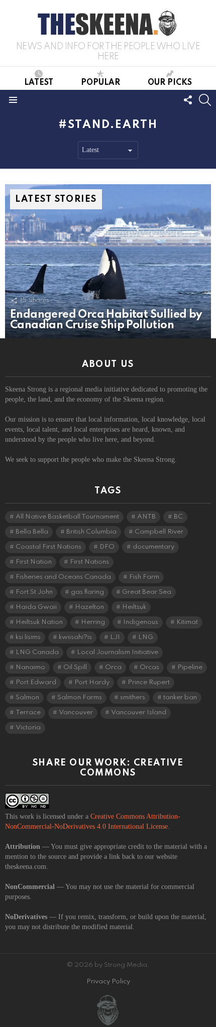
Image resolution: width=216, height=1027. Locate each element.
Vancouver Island (138, 712)
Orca (113, 667)
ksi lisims (28, 637)
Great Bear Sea (146, 592)
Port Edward (36, 682)
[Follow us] (188, 100)
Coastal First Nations (48, 547)
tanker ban (180, 697)
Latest (38, 83)
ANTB (146, 517)
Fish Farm (144, 577)
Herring (93, 622)
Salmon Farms (79, 697)
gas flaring (87, 592)
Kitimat (187, 622)
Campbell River (159, 532)
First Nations (89, 562)
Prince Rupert (149, 682)
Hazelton (89, 607)
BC (178, 517)
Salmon (27, 697)
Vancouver (76, 712)
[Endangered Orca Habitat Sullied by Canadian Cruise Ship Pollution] (108, 261)
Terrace (28, 712)
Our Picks (170, 83)
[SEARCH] (205, 100)
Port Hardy (92, 682)
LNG (145, 637)
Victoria (28, 727)
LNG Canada (37, 652)
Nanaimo (30, 667)
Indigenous (140, 622)
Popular (100, 83)
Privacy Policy (108, 981)
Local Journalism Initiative (117, 652)
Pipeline (189, 667)
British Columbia (91, 532)
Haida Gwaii (36, 607)
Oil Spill (75, 667)
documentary (153, 547)
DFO (107, 547)
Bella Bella (32, 532)
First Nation (34, 562)
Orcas (149, 667)
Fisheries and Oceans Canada (63, 577)
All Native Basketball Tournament (67, 517)
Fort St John (34, 592)
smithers (132, 697)
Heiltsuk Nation (39, 622)
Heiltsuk (134, 607)
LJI (115, 637)
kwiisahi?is (75, 637)
